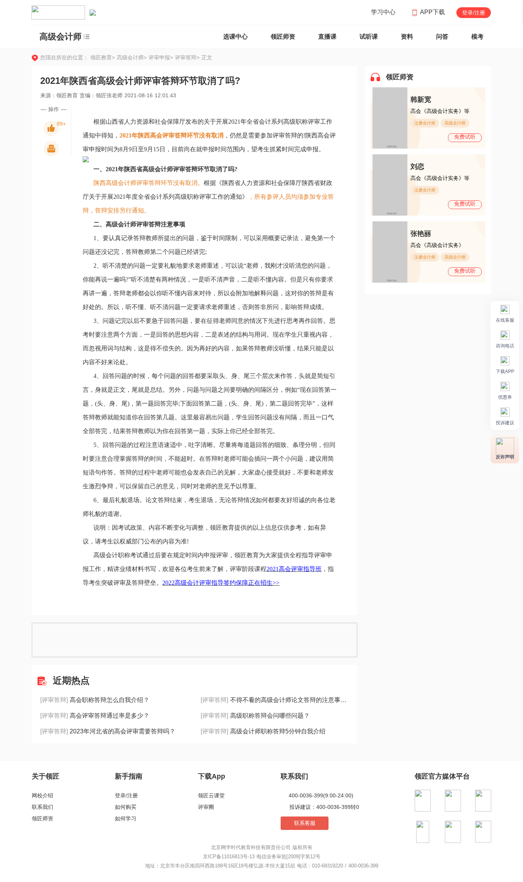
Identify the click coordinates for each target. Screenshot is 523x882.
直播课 (327, 36)
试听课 (369, 36)
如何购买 (125, 807)
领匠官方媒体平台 (442, 776)
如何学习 (125, 818)
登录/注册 (473, 13)
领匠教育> (102, 57)
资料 (407, 36)
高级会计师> (133, 57)
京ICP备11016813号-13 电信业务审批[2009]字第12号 (261, 856)
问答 (442, 36)
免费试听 (465, 137)
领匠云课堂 (211, 795)
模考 (477, 36)
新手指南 (128, 776)
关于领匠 (45, 776)
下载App (211, 776)
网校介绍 (42, 795)
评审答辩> (187, 57)
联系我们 (42, 807)
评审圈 (206, 807)
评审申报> (162, 57)
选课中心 (235, 36)
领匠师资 (283, 36)
